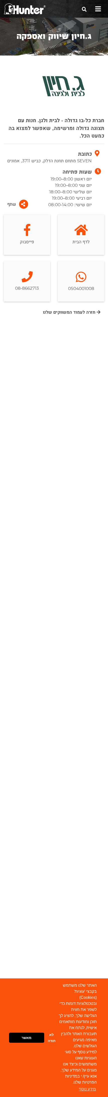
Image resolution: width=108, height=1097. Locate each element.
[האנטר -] (25, 8)
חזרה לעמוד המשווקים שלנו (70, 312)
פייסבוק (27, 242)
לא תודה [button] (52, 1038)
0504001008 (81, 288)
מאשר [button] (26, 1038)
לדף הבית (81, 242)
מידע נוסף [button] (87, 1089)
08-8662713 (27, 288)
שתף (11, 204)
